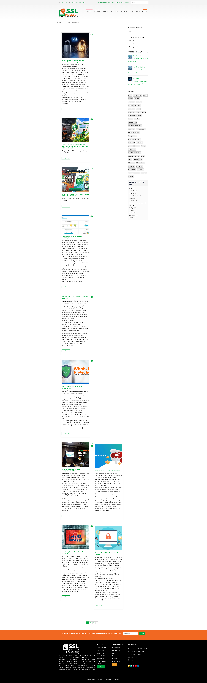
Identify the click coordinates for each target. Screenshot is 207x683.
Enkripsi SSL (131, 102)
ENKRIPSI (136, 98)
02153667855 (64, 2)
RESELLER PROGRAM (141, 11)
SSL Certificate (140, 163)
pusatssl (137, 146)
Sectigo (143, 146)
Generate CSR (101, 656)
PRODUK (105, 11)
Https (137, 112)
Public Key (139, 142)
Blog (130, 31)
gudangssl (137, 105)
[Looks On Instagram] (133, 666)
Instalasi (131, 198)
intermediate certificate (134, 115)
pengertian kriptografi (134, 139)
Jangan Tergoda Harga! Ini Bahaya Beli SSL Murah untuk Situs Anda (75, 195)
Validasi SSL (100, 653)
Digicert (130, 98)
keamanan (131, 129)
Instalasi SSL (100, 658)
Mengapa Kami (116, 650)
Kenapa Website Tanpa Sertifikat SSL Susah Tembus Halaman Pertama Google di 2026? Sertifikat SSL (75, 146)
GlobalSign (132, 215)
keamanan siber (140, 129)
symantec (131, 176)
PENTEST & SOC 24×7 (97, 10)
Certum (131, 193)
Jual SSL (136, 119)
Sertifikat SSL (132, 149)
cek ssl (145, 95)
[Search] (146, 2)
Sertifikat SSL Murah (133, 156)
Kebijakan (115, 656)
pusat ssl (130, 146)
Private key (131, 142)
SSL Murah (141, 169)
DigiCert (131, 213)
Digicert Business (134, 196)
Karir (114, 664)
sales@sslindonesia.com (78, 2)
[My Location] (131, 666)
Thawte (131, 205)
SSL (141, 159)
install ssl (143, 112)
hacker (138, 109)
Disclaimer (115, 658)
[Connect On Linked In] (138, 666)
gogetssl (130, 105)
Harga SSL (131, 112)
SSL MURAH (89, 11)
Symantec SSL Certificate (136, 37)
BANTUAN (114, 11)
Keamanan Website (133, 132)
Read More (66, 109)
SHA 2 (130, 159)
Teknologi (131, 40)
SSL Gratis (139, 166)
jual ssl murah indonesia (134, 125)
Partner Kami (116, 661)
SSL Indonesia (132, 169)
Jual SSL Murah (132, 122)
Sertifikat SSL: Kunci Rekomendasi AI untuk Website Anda (138, 58)
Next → (96, 622)
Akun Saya (115, 2)
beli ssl (130, 95)
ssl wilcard (144, 173)
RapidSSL (132, 210)
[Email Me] (129, 666)
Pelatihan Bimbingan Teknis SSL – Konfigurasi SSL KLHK (72, 470)
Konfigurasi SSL (132, 136)
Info (130, 34)
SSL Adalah (131, 163)
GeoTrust (139, 102)
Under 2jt (132, 191)
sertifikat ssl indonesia (134, 152)
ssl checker (131, 166)
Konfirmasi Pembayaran (104, 2)
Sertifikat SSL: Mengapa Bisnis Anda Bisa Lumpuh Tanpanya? (137, 81)
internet (130, 119)
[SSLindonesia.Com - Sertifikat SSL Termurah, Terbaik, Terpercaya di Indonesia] (69, 12)
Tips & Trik (132, 43)
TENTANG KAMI (124, 11)
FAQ (133, 11)
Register (127, 2)
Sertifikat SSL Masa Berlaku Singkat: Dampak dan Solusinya (137, 70)
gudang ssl (131, 109)
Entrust (131, 217)
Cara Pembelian (101, 647)
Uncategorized (133, 47)
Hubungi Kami (116, 647)
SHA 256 (135, 159)
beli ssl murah (137, 95)
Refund (114, 653)
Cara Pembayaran (102, 650)
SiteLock (131, 188)
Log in (121, 2)
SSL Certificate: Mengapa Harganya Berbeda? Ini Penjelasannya (73, 61)
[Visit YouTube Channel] (136, 666)
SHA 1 (142, 156)
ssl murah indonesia (133, 173)
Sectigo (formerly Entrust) (136, 203)
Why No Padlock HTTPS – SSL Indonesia (107, 471)
